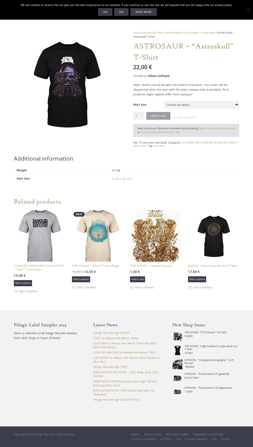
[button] (114, 36)
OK (105, 12)
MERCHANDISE (175, 32)
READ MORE (143, 12)
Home (136, 32)
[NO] (248, 9)
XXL (129, 178)
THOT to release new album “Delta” (116, 338)
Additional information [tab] (43, 158)
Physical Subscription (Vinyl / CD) (160, 132)
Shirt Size (139, 104)
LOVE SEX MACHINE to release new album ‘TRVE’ (124, 352)
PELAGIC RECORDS (153, 32)
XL (124, 178)
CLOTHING (192, 32)
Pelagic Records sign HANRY (111, 333)
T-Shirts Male (207, 32)
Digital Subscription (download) (216, 128)
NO (121, 12)
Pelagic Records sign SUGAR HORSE (116, 399)
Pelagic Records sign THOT (110, 367)
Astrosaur (159, 145)
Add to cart (158, 116)
